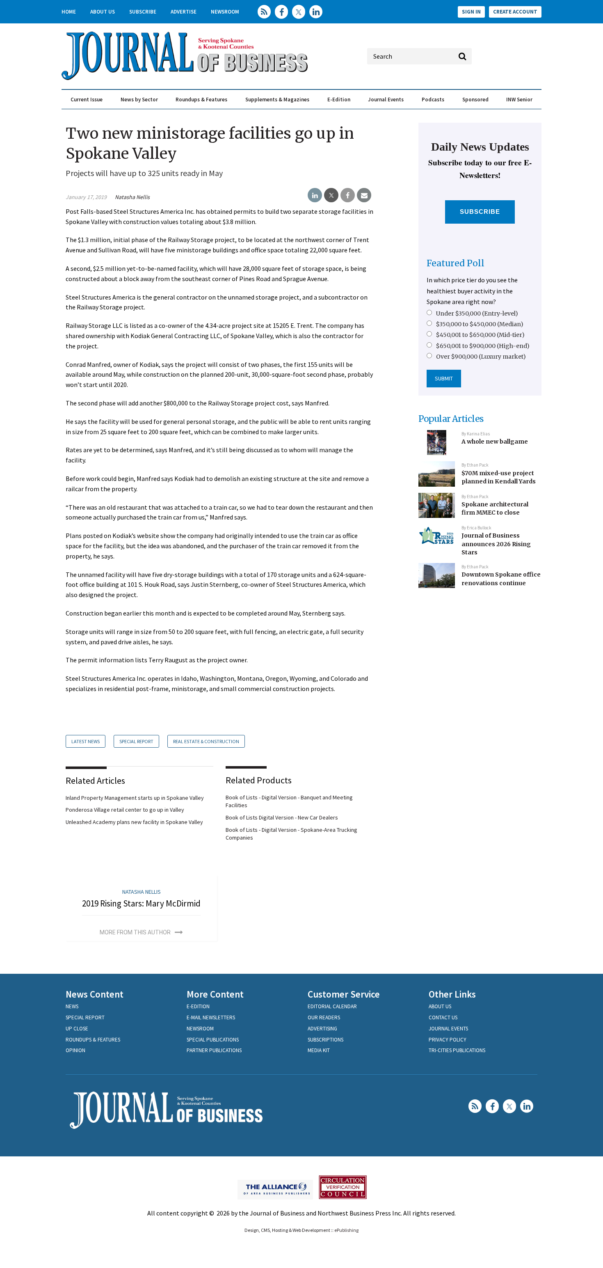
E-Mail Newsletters (211, 1017)
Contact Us (443, 1017)
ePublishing (346, 1230)
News (72, 1006)
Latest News (85, 741)
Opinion (75, 1050)
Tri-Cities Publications (457, 1050)
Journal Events (386, 99)
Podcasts (433, 99)
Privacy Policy (447, 1039)
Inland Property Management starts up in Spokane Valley (135, 797)
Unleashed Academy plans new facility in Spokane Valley (134, 822)
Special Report (136, 741)
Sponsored (475, 99)
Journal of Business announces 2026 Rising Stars (496, 544)
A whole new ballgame (494, 441)
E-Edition (338, 99)
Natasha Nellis (132, 197)
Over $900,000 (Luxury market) (481, 356)
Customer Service (344, 994)
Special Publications (213, 1039)
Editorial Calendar (332, 1006)
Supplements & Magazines (277, 99)
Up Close (77, 1028)
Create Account (515, 11)
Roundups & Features (201, 99)
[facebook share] (347, 195)
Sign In (471, 11)
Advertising (322, 1028)
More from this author (135, 932)
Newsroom (225, 11)
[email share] (364, 195)
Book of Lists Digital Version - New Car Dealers (282, 817)
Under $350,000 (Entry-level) (477, 313)
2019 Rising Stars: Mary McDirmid (141, 903)
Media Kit (319, 1050)
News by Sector (139, 99)
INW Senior (519, 99)
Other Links (452, 994)
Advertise (183, 11)
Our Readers (324, 1017)
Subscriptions (325, 1039)
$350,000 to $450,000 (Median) (479, 324)
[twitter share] (331, 195)
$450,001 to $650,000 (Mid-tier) (480, 335)
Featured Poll (455, 263)
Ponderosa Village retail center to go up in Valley (125, 809)
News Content (94, 994)
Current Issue (87, 99)
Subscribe (142, 11)
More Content (215, 994)
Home (69, 11)
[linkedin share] (315, 195)
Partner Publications (214, 1050)
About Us (102, 11)
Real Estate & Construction (206, 741)
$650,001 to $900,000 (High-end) (483, 346)
